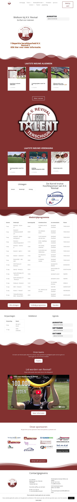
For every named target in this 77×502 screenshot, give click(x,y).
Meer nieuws (38, 98)
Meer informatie (38, 413)
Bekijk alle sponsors (39, 461)
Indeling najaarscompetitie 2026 (38, 168)
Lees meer (38, 500)
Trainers (38, 5)
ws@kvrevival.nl (56, 483)
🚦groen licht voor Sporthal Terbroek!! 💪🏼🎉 (60, 84)
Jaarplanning (45, 5)
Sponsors (55, 2)
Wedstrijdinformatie (38, 2)
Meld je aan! (67, 4)
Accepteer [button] (71, 498)
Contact (31, 5)
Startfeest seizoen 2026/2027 (15, 84)
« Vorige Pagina (11, 93)
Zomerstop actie (57, 168)
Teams (28, 2)
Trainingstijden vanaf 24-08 (38, 84)
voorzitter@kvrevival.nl (36, 491)
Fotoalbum (48, 2)
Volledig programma (38, 305)
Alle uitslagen (14, 305)
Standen (56, 305)
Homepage (22, 2)
